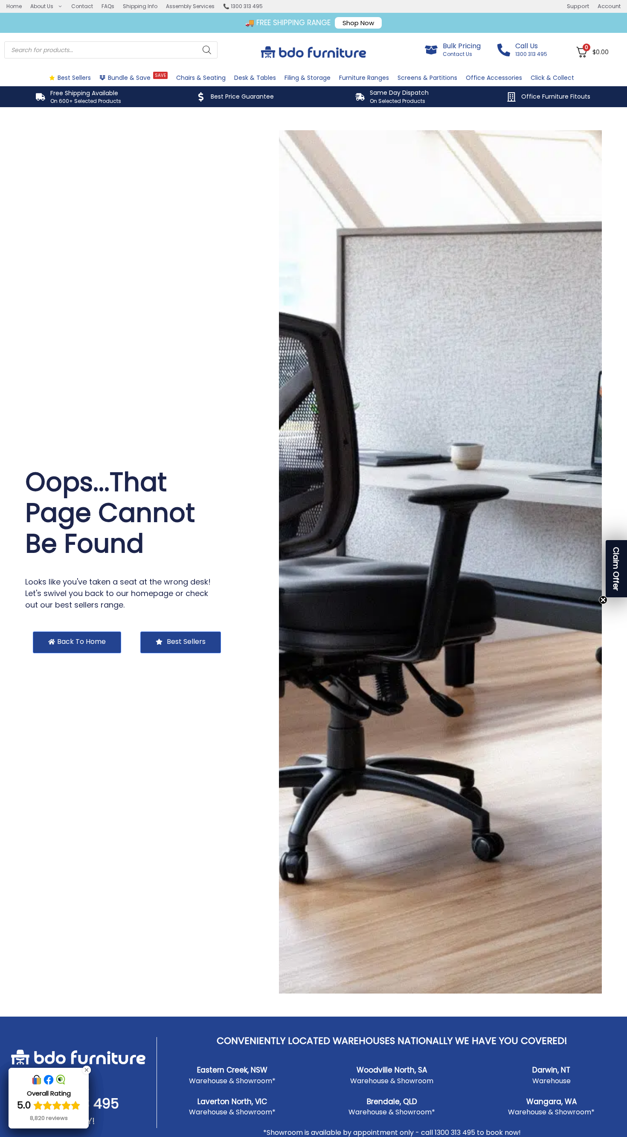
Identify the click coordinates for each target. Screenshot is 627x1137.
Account (609, 6)
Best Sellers (74, 77)
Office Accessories (494, 77)
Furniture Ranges (364, 77)
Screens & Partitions (427, 77)
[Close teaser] (603, 600)
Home (14, 6)
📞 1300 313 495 (243, 6)
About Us (41, 6)
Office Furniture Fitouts (555, 96)
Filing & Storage (307, 77)
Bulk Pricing (462, 46)
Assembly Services (190, 6)
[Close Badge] (86, 1070)
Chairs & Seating (201, 77)
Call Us (526, 46)
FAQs (108, 6)
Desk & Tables (255, 77)
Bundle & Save (137, 77)
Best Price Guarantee (242, 96)
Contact (82, 6)
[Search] (207, 49)
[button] (616, 568)
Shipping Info (140, 6)
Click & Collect (552, 77)
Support (578, 6)
